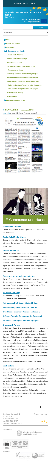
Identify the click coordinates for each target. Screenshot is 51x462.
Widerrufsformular (15, 62)
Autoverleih (10, 47)
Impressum (44, 414)
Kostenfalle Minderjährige (17, 59)
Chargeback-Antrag (15, 93)
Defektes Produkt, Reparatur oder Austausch (25, 85)
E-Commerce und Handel (15, 51)
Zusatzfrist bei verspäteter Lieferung (21, 66)
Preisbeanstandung (15, 70)
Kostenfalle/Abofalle (15, 55)
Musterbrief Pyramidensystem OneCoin (23, 78)
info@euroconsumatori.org (12, 423)
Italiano (25, 3)
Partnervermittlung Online (16, 100)
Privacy (36, 414)
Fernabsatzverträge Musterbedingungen (23, 89)
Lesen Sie (6, 113)
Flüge (8, 40)
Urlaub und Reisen (13, 44)
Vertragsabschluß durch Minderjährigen (23, 74)
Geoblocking (12, 96)
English (32, 3)
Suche (41, 28)
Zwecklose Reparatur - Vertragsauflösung (23, 81)
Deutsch (17, 3)
